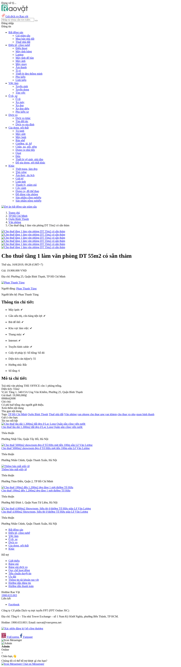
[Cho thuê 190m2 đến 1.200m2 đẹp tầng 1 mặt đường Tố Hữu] (37, 487)
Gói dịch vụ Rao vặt (16, 16)
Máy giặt (20, 133)
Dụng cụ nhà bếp (25, 149)
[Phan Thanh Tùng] (13, 282)
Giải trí (19, 178)
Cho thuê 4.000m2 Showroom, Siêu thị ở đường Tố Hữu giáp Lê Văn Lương (44, 511)
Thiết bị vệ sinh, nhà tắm (29, 159)
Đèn (18, 156)
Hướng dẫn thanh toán (21, 586)
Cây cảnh (21, 187)
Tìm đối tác (22, 121)
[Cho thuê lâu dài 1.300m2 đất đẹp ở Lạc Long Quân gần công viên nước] (43, 423)
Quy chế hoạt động (19, 570)
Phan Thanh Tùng (26, 288)
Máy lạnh (21, 137)
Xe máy (20, 102)
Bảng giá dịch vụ (18, 567)
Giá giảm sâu (23, 35)
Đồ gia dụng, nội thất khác (30, 162)
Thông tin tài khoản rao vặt (23, 579)
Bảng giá (13, 563)
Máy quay (21, 64)
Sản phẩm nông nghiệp (28, 200)
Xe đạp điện (22, 108)
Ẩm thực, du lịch (25, 175)
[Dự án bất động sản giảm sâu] (19, 206)
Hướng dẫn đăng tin (19, 582)
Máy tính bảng (24, 51)
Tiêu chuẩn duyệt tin (19, 573)
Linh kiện (21, 80)
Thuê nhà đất (23, 41)
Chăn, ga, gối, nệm (26, 146)
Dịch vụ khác (23, 118)
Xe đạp (20, 105)
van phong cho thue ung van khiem (97, 414)
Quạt (18, 153)
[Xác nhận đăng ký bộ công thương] (22, 628)
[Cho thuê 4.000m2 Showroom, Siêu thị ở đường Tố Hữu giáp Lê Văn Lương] (46, 508)
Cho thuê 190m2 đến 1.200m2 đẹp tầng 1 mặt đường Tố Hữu (35, 490)
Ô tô (18, 99)
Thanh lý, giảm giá (26, 184)
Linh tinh (21, 181)
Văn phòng (14, 222)
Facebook (13, 604)
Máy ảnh (20, 60)
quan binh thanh (145, 414)
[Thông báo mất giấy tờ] (15, 466)
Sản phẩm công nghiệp (28, 197)
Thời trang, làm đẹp (26, 168)
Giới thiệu (14, 560)
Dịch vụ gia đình (25, 124)
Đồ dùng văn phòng (27, 194)
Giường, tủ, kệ (24, 143)
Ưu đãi (12, 576)
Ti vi (18, 70)
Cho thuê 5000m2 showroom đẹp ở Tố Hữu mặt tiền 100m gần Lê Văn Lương (45, 448)
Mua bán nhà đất (25, 38)
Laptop (20, 54)
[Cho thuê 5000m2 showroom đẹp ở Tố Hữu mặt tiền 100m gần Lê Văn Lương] (46, 444)
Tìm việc (20, 92)
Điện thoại (21, 48)
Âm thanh (21, 67)
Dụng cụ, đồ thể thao (27, 191)
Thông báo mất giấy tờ (14, 469)
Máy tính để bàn (25, 57)
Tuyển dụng (22, 89)
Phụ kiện (20, 76)
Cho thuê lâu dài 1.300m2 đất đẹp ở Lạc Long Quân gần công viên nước (42, 426)
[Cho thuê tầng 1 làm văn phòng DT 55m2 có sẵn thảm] (33, 231)
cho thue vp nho (127, 414)
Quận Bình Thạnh (18, 219)
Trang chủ (14, 212)
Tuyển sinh (22, 86)
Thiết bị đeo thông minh (29, 73)
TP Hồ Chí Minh (17, 215)
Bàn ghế (20, 140)
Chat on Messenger (33, 663)
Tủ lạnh (20, 130)
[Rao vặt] (14, 11)
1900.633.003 (9, 595)
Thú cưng (21, 172)
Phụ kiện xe (22, 111)
